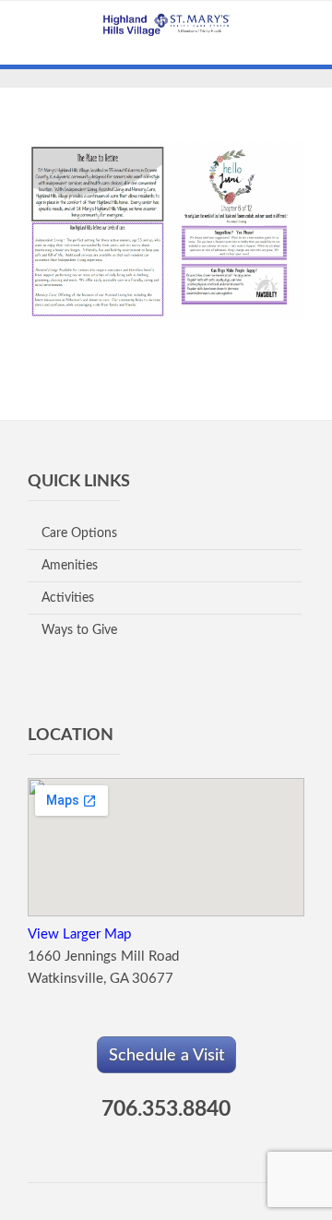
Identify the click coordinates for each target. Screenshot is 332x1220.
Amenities (70, 565)
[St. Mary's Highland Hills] (166, 27)
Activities (68, 598)
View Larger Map (79, 934)
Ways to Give (79, 630)
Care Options (79, 533)
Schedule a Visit (166, 1055)
